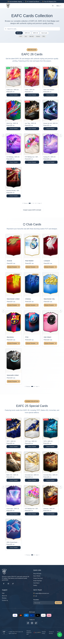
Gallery (35, 585)
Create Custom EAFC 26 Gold (32, 210)
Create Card (15, 247)
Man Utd (31, 36)
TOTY (20, 36)
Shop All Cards (37, 573)
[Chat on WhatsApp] (59, 634)
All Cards (19, 33)
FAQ (3, 593)
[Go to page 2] (34, 386)
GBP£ (4, 632)
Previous (26, 203)
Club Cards (44, 33)
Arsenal (38, 36)
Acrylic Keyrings (37, 580)
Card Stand (36, 583)
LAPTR (39, 632)
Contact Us (5, 600)
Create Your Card (38, 578)
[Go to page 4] (35, 203)
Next (39, 203)
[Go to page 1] (30, 203)
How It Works (36, 576)
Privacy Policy (44, 632)
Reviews (4, 598)
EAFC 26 (27, 33)
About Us (4, 595)
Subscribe (58, 602)
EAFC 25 (35, 33)
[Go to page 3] (33, 203)
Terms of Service (51, 632)
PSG (44, 36)
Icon (26, 36)
